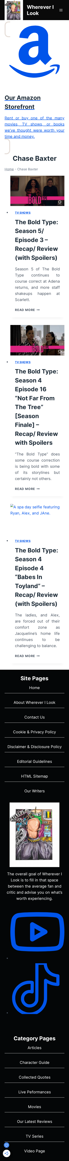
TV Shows (23, 212)
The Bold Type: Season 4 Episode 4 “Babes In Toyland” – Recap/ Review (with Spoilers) (36, 577)
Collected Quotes (34, 1077)
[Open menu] (60, 10)
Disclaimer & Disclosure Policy (34, 746)
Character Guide (34, 1062)
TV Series (34, 1136)
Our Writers (34, 791)
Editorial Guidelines (34, 761)
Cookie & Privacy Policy (34, 732)
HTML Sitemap (34, 776)
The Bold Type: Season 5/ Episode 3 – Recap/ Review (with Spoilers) (36, 239)
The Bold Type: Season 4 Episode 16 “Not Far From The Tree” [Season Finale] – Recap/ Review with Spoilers (36, 407)
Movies (34, 1106)
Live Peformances (34, 1092)
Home (9, 169)
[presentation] (37, 191)
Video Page (34, 1151)
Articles (34, 1047)
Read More (27, 310)
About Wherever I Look (34, 702)
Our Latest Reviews (34, 1121)
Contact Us (34, 717)
